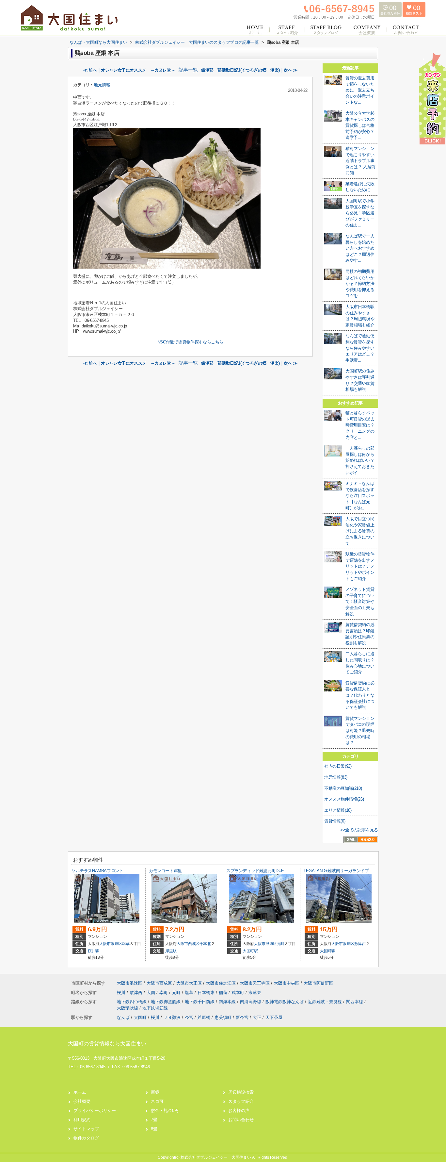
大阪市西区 (83, 124)
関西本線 (355, 1001)
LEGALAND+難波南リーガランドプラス (340, 870)
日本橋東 (207, 992)
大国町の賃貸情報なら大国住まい (107, 1043)
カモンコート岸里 (165, 870)
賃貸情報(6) (334, 821)
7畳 (154, 1119)
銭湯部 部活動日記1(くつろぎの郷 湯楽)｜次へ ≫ (249, 70)
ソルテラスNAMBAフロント (97, 870)
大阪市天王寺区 (255, 983)
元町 (280, 943)
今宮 (189, 1017)
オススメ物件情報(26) (344, 799)
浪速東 (254, 992)
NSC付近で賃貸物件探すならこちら (190, 342)
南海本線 (228, 1001)
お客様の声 (238, 1110)
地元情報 (102, 84)
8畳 (154, 1128)
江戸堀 (100, 124)
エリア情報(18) (337, 810)
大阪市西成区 (188, 943)
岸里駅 (171, 951)
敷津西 (360, 943)
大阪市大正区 (189, 983)
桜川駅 (93, 951)
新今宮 (242, 1017)
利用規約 (81, 1119)
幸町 (164, 992)
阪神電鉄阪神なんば (285, 1001)
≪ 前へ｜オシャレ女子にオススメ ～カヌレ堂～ (129, 70)
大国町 (140, 1017)
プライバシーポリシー (94, 1110)
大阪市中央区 (286, 983)
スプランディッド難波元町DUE (255, 870)
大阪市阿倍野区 (318, 983)
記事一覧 (188, 70)
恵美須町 (223, 1017)
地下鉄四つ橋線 (132, 1001)
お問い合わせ (241, 1119)
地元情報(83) (335, 777)
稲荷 (224, 992)
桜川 (122, 992)
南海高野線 (251, 1001)
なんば (123, 1017)
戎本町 (238, 992)
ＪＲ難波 (172, 1017)
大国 (151, 992)
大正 (257, 1017)
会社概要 (81, 1101)
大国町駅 (250, 951)
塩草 (126, 943)
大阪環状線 (128, 1007)
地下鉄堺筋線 (155, 1007)
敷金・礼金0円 (165, 1110)
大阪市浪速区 (110, 943)
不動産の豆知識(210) (343, 788)
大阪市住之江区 (221, 983)
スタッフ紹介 (241, 1101)
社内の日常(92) (337, 766)
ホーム (79, 1092)
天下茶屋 (273, 1017)
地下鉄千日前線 (200, 1001)
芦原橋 (204, 1017)
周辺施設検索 (241, 1092)
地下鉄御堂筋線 (166, 1001)
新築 (155, 1092)
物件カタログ (86, 1138)
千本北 (205, 943)
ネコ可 (157, 1101)
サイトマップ (86, 1128)
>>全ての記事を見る (359, 829)
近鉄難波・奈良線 (325, 1001)
